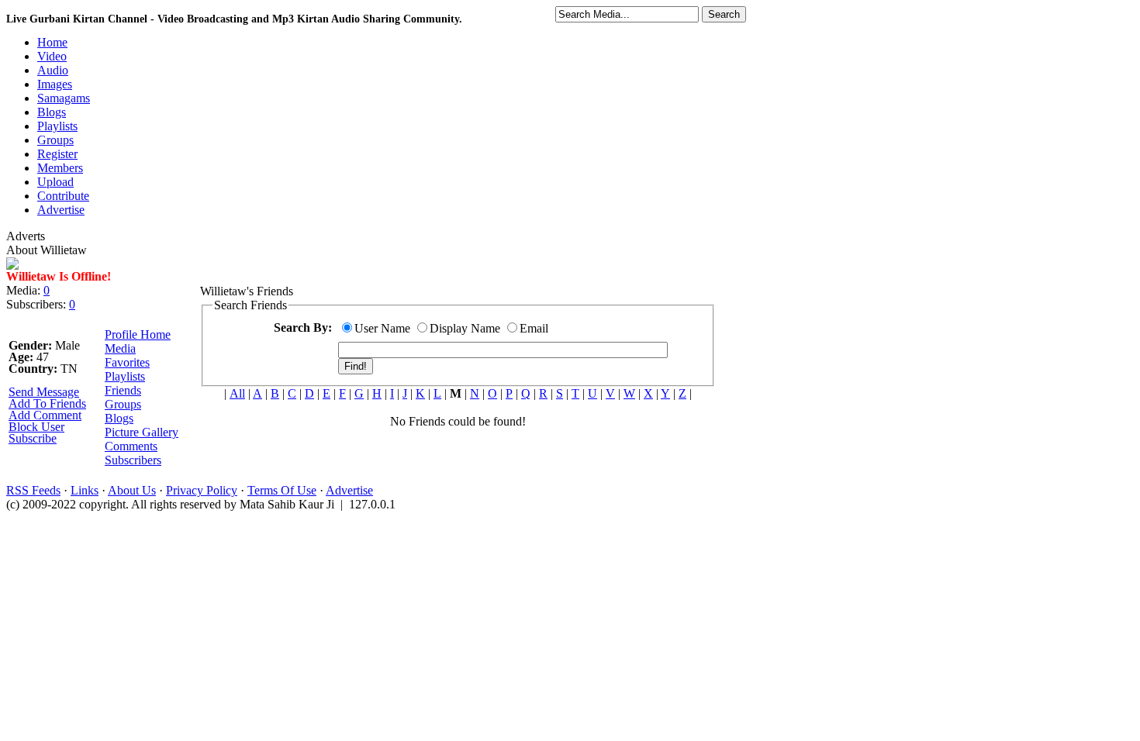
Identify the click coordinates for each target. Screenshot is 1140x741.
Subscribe (33, 438)
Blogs (119, 418)
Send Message (44, 391)
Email (534, 328)
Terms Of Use (281, 490)
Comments (131, 446)
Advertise (349, 490)
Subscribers (133, 460)
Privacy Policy (201, 490)
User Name (382, 328)
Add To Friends (47, 403)
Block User (36, 426)
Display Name (465, 328)
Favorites (127, 362)
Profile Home (138, 334)
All (237, 393)
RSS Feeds (33, 490)
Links (84, 490)
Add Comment (45, 415)
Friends (123, 390)
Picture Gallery (141, 432)
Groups (123, 404)
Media (120, 348)
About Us (132, 490)
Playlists (125, 376)
